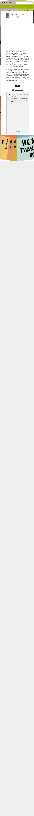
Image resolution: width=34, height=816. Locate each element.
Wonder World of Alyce (18, 15)
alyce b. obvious (15, 94)
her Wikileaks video (17, 64)
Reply (12, 104)
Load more (17, 131)
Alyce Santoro (25, 51)
